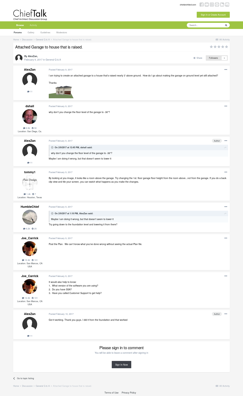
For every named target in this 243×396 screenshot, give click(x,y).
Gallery (31, 32)
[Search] (226, 25)
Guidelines (45, 32)
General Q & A (53, 59)
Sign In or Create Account (213, 14)
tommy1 (30, 172)
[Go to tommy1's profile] (29, 182)
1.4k (28, 194)
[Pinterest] (217, 4)
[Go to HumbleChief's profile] (29, 217)
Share (198, 57)
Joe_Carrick (29, 238)
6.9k (27, 128)
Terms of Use (111, 392)
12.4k (27, 260)
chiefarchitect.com (188, 4)
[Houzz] (222, 4)
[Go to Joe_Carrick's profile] (29, 248)
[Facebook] (202, 4)
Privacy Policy (129, 392)
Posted (60, 69)
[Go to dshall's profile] (29, 116)
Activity (33, 25)
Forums (18, 32)
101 (36, 260)
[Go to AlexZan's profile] (18, 58)
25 (35, 228)
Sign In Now (121, 364)
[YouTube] (207, 4)
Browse (20, 25)
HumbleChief (30, 206)
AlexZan (32, 56)
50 (35, 128)
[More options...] (225, 70)
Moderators (61, 32)
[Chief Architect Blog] (227, 4)
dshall (29, 106)
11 (30, 91)
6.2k (27, 228)
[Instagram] (212, 4)
